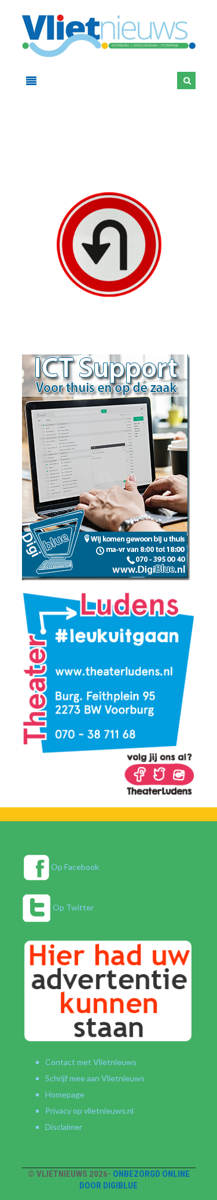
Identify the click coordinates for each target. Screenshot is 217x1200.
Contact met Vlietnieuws (91, 1062)
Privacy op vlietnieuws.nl (89, 1110)
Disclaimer (63, 1127)
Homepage (64, 1094)
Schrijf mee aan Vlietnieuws (95, 1078)
